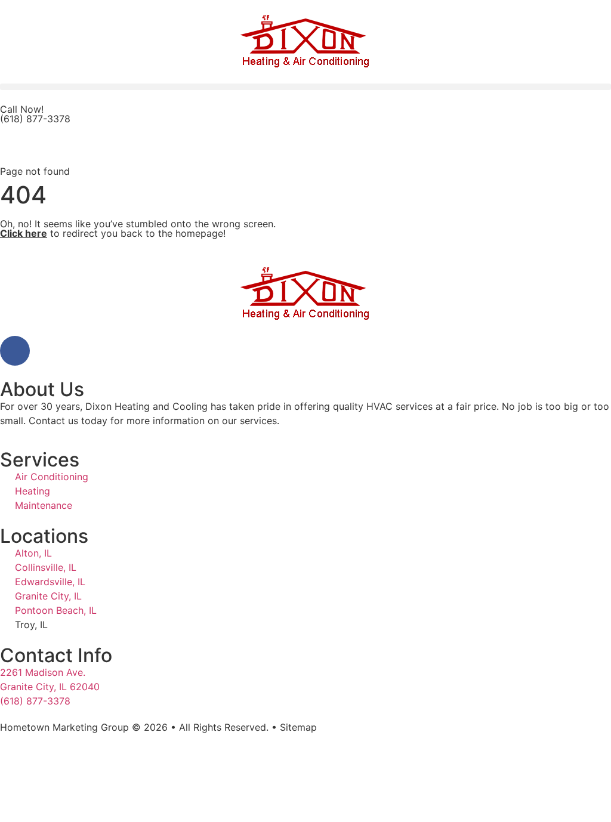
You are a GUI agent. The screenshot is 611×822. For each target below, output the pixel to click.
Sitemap (298, 727)
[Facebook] (15, 351)
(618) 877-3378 (35, 119)
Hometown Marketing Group (64, 727)
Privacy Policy (32, 739)
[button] (305, 87)
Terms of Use (103, 739)
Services (39, 459)
